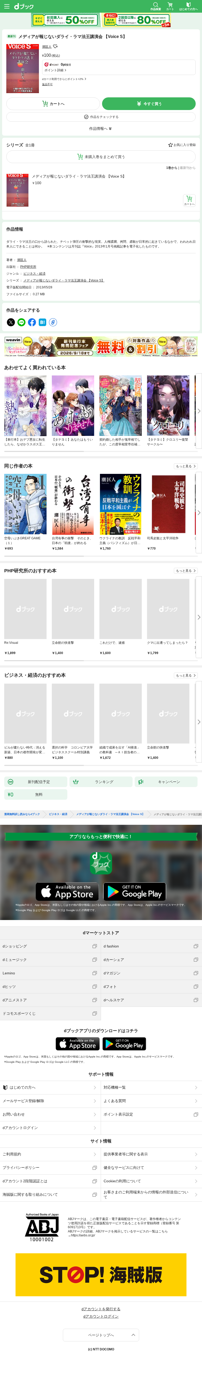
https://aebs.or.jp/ (83, 1235)
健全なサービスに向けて (124, 1167)
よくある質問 (115, 1101)
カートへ (57, 104)
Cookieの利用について (122, 1181)
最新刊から (188, 167)
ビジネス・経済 (34, 273)
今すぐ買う (153, 104)
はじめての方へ (23, 1087)
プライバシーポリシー (21, 1167)
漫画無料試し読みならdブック (22, 814)
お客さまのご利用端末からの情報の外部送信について (146, 1194)
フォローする (55, 46)
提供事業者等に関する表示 (126, 1154)
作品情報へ (98, 128)
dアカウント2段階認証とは (25, 1181)
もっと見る (184, 466)
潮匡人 (47, 47)
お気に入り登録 (185, 145)
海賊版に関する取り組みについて (30, 1194)
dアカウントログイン (20, 1128)
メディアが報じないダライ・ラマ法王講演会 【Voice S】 (79, 176)
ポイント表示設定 (118, 1114)
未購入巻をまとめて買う (105, 157)
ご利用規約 (12, 1154)
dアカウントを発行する (101, 1309)
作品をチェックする (104, 117)
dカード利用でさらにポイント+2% (62, 79)
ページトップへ (101, 1335)
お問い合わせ (14, 1114)
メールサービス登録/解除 (23, 1101)
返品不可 (47, 84)
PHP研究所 (28, 267)
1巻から (172, 167)
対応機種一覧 (115, 1087)
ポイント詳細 (53, 70)
